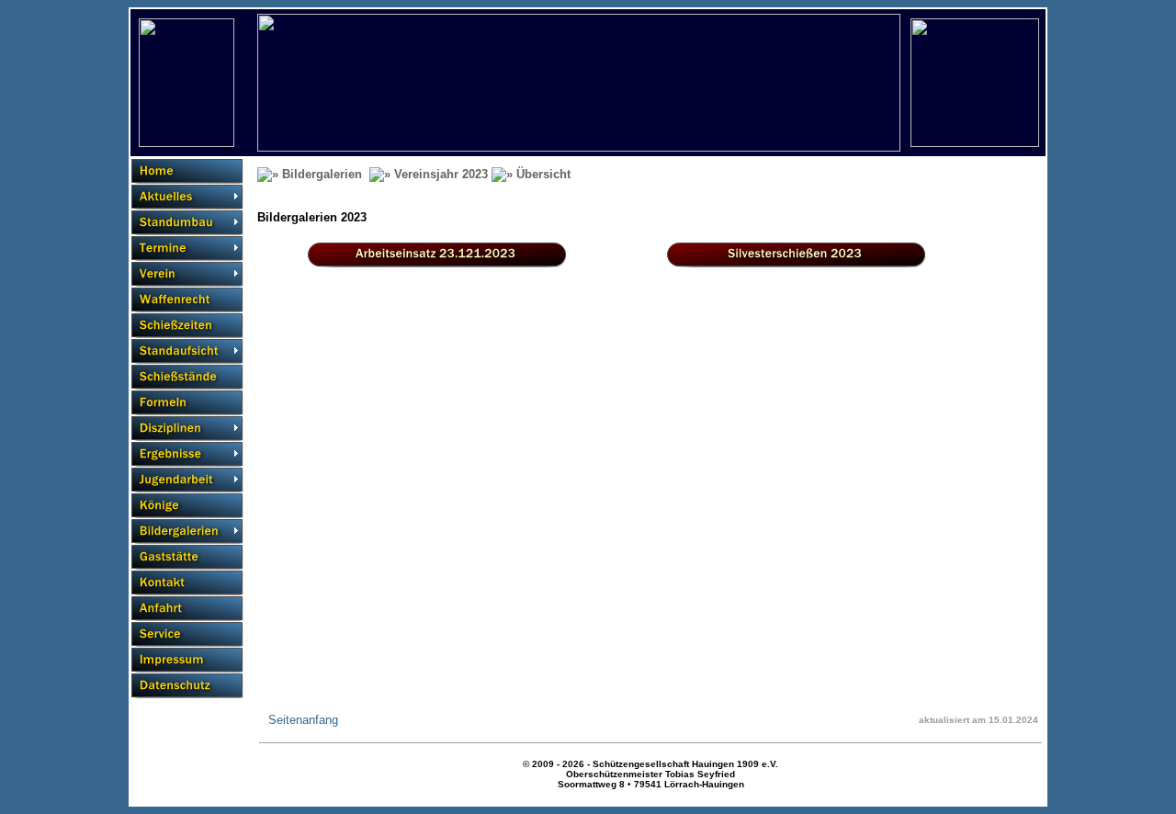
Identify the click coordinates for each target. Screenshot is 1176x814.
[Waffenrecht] (187, 300)
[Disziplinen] (187, 428)
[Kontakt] (187, 583)
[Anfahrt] (187, 608)
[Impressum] (187, 660)
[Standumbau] (187, 222)
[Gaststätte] (187, 557)
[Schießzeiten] (187, 325)
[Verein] (187, 274)
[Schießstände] (187, 377)
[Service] (187, 634)
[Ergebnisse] (187, 454)
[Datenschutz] (187, 685)
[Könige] (187, 505)
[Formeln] (187, 402)
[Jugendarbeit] (187, 480)
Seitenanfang (303, 720)
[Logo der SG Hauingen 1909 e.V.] (974, 143)
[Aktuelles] (187, 197)
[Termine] (187, 248)
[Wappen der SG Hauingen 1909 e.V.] (186, 143)
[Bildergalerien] (187, 531)
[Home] (187, 171)
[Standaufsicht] (187, 351)
